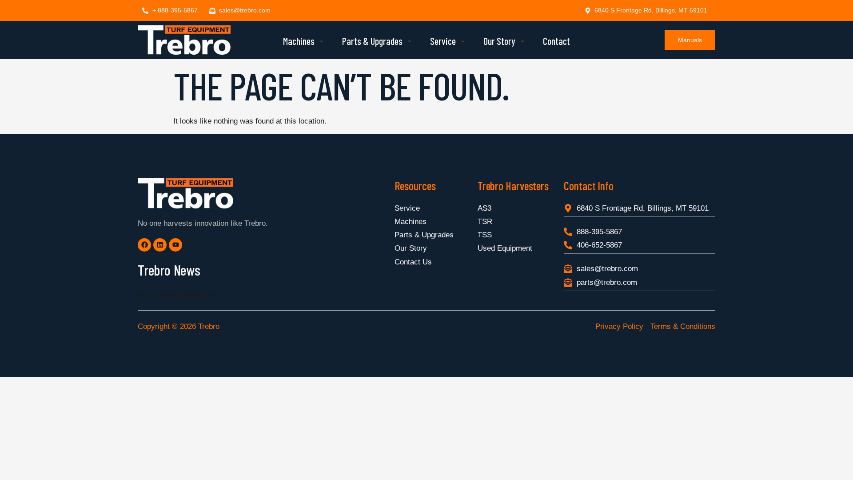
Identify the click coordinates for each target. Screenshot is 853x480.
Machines (299, 41)
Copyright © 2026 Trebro (178, 326)
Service (443, 41)
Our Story (499, 41)
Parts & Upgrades (372, 41)
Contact (556, 41)
